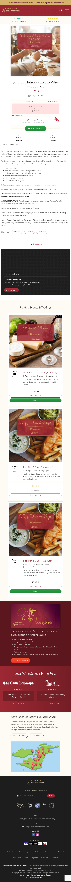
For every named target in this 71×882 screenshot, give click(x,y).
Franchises (35, 735)
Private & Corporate (31, 858)
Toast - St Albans (30, 376)
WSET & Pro (61, 852)
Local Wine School (20, 866)
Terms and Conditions (43, 875)
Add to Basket (37, 128)
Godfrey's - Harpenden (32, 471)
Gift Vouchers (19, 660)
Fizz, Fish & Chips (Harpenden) (38, 467)
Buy (36, 400)
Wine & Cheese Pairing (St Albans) (40, 372)
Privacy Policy (29, 875)
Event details (35, 395)
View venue (10, 290)
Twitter (30, 232)
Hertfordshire (7, 866)
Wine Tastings (23, 852)
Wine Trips (45, 858)
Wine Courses (48, 852)
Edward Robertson (39, 877)
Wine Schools (18, 735)
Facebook (17, 232)
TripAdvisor (22, 21)
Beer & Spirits (16, 858)
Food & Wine (36, 852)
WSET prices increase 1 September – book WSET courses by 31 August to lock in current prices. (35, 3)
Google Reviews (54, 21)
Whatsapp (42, 232)
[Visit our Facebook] (33, 834)
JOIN (50, 795)
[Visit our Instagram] (37, 834)
